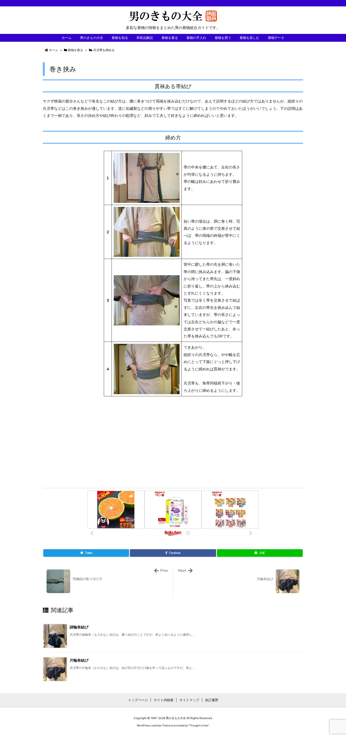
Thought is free (198, 725)
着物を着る (75, 50)
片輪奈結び (79, 660)
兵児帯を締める (104, 50)
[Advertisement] (173, 441)
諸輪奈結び (79, 627)
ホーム (53, 50)
